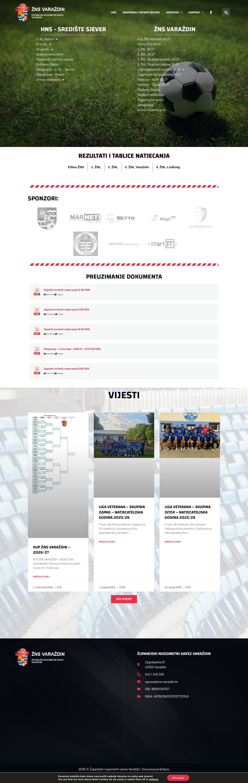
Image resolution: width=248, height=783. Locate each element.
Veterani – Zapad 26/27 (153, 84)
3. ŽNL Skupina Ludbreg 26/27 (158, 64)
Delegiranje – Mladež (50, 74)
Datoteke (172, 12)
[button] (226, 12)
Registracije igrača (150, 100)
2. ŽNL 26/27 (146, 54)
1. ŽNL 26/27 (146, 49)
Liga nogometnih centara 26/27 (159, 69)
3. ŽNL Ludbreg (168, 167)
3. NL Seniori (45, 39)
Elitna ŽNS (76, 167)
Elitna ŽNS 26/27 (149, 44)
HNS (113, 12)
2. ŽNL (113, 167)
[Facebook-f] (211, 12)
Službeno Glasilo (47, 64)
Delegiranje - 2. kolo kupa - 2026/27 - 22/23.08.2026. (72, 348)
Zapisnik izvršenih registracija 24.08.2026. (67, 289)
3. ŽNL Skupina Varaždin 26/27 (158, 59)
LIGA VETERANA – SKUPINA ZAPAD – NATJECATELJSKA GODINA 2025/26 (122, 512)
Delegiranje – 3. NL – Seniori (55, 69)
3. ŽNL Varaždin (137, 167)
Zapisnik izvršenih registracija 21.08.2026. (67, 309)
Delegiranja (145, 105)
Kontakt (194, 12)
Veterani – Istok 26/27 (152, 79)
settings (153, 779)
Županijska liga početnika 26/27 (159, 74)
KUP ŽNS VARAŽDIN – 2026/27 (51, 550)
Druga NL (42, 49)
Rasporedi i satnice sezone (141, 12)
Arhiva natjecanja (48, 79)
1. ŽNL (96, 167)
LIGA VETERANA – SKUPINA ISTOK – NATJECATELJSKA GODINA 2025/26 (188, 512)
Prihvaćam (178, 777)
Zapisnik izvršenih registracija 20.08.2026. (67, 329)
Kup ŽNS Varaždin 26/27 (153, 39)
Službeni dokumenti (49, 54)
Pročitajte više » (41, 576)
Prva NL (41, 44)
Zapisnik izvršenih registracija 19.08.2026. (67, 368)
